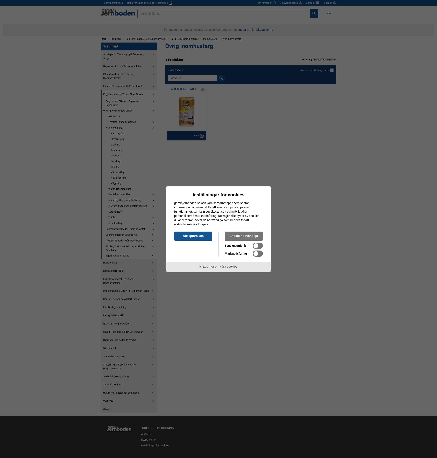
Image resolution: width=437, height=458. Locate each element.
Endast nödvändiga (244, 236)
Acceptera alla (193, 236)
